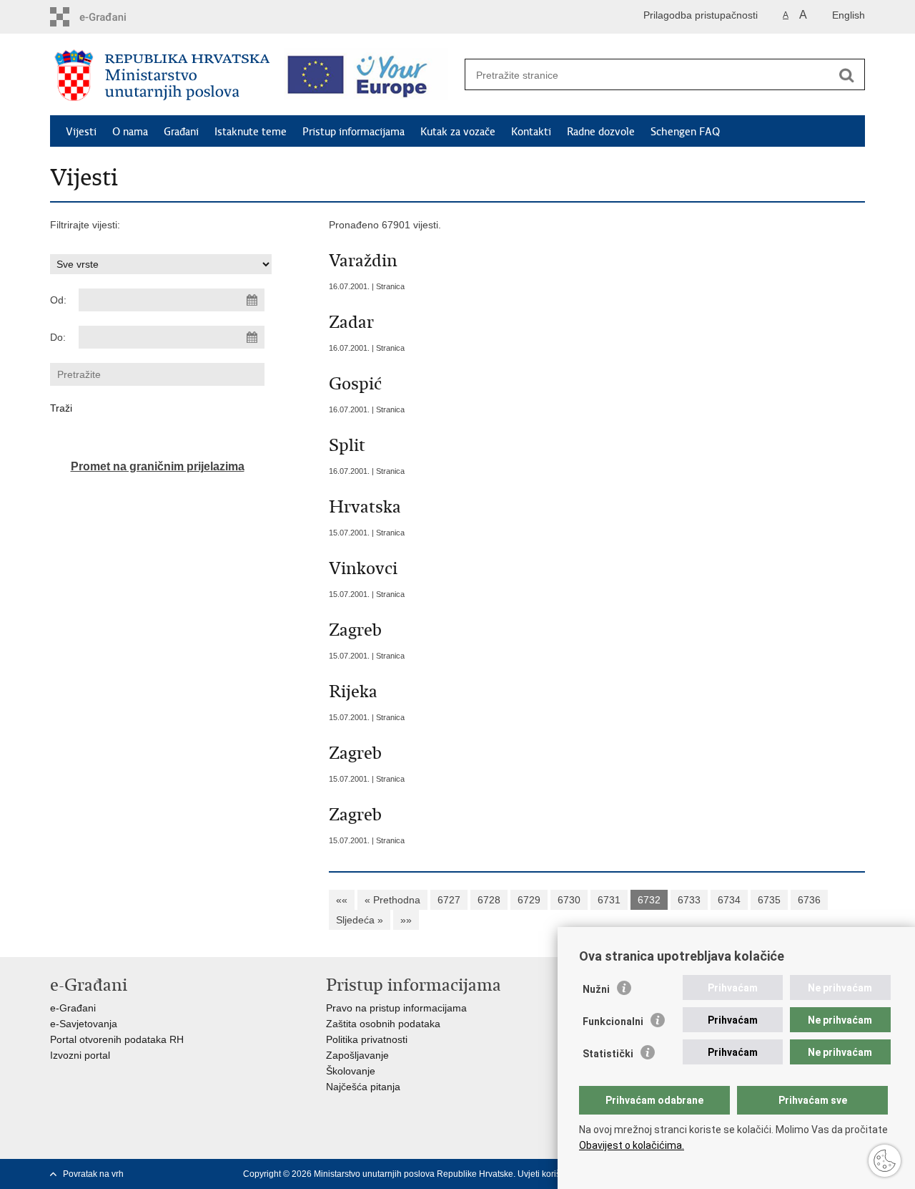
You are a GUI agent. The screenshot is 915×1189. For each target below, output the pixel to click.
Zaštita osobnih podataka (383, 1023)
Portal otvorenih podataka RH (117, 1039)
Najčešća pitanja (363, 1086)
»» (406, 920)
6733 (689, 900)
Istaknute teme (250, 131)
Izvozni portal (80, 1055)
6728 (489, 900)
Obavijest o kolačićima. (631, 1145)
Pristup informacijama (353, 131)
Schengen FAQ (685, 131)
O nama (130, 131)
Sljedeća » (359, 920)
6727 (448, 900)
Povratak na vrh (93, 1174)
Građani (181, 131)
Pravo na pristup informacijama (396, 1008)
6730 (569, 900)
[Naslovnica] (162, 75)
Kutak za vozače (457, 131)
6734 (729, 900)
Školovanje (350, 1071)
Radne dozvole (601, 131)
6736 (809, 900)
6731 (609, 900)
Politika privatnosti (366, 1039)
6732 (649, 900)
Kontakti (531, 131)
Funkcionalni (613, 1021)
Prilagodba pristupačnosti (700, 15)
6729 (529, 900)
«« (341, 900)
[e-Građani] (111, 16)
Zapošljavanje (357, 1055)
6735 (769, 900)
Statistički (608, 1053)
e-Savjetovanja (83, 1023)
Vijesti (81, 131)
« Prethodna (392, 900)
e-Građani (73, 1008)
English (848, 15)
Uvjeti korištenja (549, 1174)
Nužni (596, 989)
